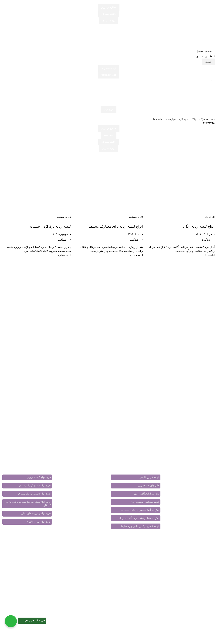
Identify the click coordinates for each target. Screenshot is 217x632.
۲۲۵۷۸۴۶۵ (209, 123)
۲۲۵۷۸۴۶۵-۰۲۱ (200, 514)
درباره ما (68, 476)
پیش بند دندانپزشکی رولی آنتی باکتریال (139, 518)
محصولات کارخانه (96, 476)
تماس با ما (80, 476)
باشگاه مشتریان (109, 14)
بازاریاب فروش (108, 21)
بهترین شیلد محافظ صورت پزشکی (88, 499)
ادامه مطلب (208, 255)
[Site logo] (195, 35)
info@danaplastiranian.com (192, 523)
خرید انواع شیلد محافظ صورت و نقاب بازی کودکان (28, 504)
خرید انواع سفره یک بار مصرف (35, 485)
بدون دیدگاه (85, 522)
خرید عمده (108, 109)
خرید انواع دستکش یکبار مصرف (34, 493)
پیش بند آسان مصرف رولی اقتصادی (140, 510)
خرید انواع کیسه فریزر (39, 477)
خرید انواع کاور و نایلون (39, 521)
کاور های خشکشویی (148, 485)
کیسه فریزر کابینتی (149, 477)
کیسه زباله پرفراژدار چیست (50, 226)
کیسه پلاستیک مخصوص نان (145, 502)
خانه (212, 163)
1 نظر (89, 506)
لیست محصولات (109, 68)
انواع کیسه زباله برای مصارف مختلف (116, 226)
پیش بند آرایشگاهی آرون (146, 493)
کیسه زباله (209, 221)
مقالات (89, 479)
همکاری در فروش (108, 7)
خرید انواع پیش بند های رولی (36, 513)
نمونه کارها (100, 479)
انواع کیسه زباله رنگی (199, 226)
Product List (108, 75)
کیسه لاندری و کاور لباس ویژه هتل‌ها (140, 526)
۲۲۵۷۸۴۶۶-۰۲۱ (180, 514)
